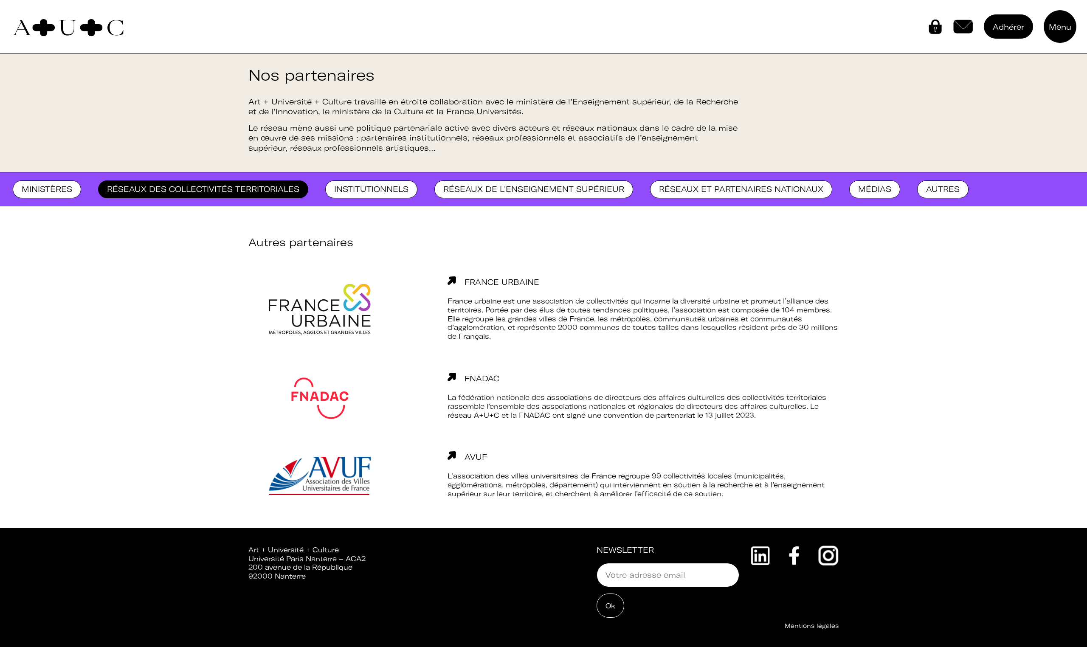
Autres (943, 189)
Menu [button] (1060, 27)
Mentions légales (812, 626)
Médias (874, 189)
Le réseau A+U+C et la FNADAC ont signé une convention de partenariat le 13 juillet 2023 (633, 410)
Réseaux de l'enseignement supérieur (533, 189)
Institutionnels (371, 189)
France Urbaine (502, 282)
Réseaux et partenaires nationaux (741, 189)
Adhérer (1008, 27)
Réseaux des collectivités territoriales (203, 189)
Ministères (47, 189)
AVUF (476, 457)
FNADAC (482, 378)
